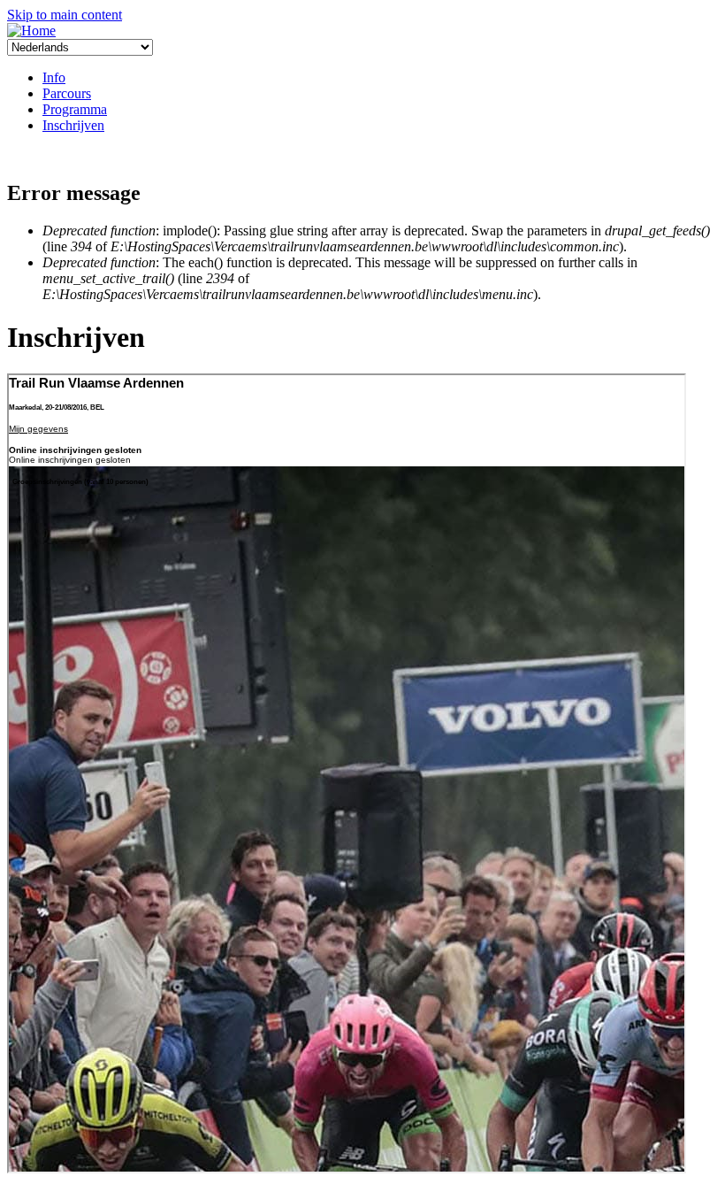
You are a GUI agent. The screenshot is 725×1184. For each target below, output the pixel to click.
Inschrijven (73, 125)
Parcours (66, 93)
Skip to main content (64, 14)
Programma (74, 109)
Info (53, 77)
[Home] (31, 30)
